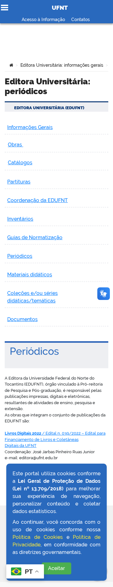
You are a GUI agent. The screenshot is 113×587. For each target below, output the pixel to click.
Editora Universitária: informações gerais (61, 65)
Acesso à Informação (43, 19)
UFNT (60, 7)
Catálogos (20, 163)
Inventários (20, 219)
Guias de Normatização (34, 237)
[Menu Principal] (4, 7)
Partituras (18, 182)
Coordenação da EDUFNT (37, 200)
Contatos (80, 19)
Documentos (22, 319)
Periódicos (19, 256)
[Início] (11, 65)
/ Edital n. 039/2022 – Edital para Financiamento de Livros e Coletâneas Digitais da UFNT (55, 439)
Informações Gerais (30, 127)
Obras (15, 145)
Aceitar (56, 568)
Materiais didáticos (29, 275)
